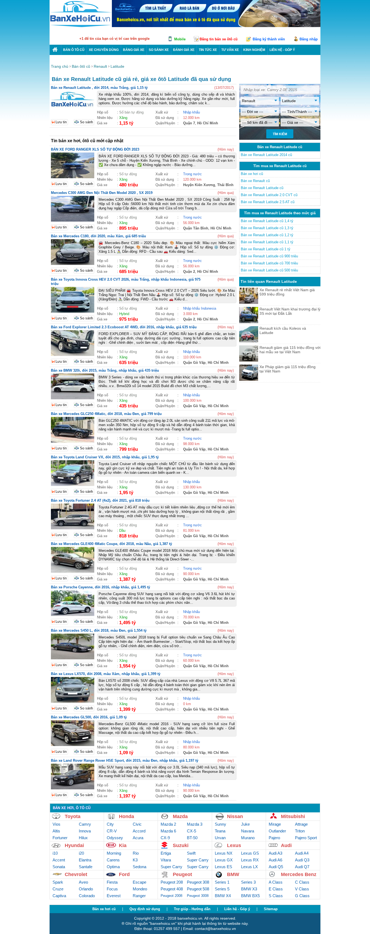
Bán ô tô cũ (74, 50)
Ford (124, 874)
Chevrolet (76, 874)
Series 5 (222, 889)
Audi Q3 (302, 860)
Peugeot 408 (172, 889)
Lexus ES (223, 866)
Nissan (235, 816)
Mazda (180, 816)
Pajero (274, 837)
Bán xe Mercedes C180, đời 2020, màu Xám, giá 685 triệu (98, 236)
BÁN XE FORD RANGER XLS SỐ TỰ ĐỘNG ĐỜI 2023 (95, 149)
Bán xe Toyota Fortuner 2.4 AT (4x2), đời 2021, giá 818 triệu (100, 500)
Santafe (85, 866)
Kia (122, 845)
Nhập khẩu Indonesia (199, 308)
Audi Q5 (276, 866)
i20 (81, 853)
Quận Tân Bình (195, 228)
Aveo (83, 882)
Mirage (275, 824)
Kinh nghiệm (254, 50)
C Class (302, 882)
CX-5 (191, 831)
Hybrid (124, 314)
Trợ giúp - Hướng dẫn (192, 909)
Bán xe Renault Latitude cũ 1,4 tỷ (267, 221)
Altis (56, 831)
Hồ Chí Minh (207, 123)
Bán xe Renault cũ (255, 181)
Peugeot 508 (198, 889)
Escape (139, 882)
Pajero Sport (306, 837)
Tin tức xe (208, 50)
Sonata (59, 866)
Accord (139, 831)
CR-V (112, 831)
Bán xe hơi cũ (252, 174)
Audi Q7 (302, 866)
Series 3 (248, 882)
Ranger (139, 895)
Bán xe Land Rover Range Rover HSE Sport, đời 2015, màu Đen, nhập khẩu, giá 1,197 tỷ (124, 760)
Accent (59, 860)
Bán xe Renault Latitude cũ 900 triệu (269, 256)
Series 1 (222, 882)
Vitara (166, 860)
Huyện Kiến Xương (199, 185)
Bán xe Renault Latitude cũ (262, 188)
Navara (247, 831)
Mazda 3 (194, 824)
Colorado (87, 895)
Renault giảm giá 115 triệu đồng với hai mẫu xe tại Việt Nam (289, 349)
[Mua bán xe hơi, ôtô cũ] (81, 26)
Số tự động (128, 174)
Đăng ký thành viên (269, 39)
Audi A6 (275, 860)
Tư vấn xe (230, 50)
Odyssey (115, 837)
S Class (276, 895)
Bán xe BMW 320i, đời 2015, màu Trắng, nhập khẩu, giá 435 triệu (105, 370)
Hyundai (74, 845)
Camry (85, 824)
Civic (137, 824)
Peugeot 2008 (171, 896)
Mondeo (140, 889)
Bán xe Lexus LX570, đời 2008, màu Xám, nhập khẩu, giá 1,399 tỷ (105, 674)
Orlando (86, 889)
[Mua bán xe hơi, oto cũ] (55, 50)
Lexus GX (224, 860)
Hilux (83, 837)
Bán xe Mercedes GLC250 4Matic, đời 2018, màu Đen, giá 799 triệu (106, 414)
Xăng (123, 118)
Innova (85, 831)
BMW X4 (223, 895)
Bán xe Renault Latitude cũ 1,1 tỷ (267, 242)
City (110, 824)
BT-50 (192, 837)
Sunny (220, 824)
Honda (126, 816)
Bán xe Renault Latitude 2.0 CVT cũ (269, 195)
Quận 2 (189, 272)
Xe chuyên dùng (104, 50)
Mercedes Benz (298, 874)
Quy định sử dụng (144, 909)
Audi (286, 845)
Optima (113, 866)
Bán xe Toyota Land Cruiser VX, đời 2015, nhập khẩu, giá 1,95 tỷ (105, 457)
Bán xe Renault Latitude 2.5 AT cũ (267, 202)
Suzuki (181, 845)
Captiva (59, 895)
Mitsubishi (293, 816)
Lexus (234, 845)
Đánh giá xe (183, 50)
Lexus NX (223, 853)
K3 (135, 860)
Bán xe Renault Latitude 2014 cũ (266, 155)
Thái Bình (225, 185)
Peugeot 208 (172, 882)
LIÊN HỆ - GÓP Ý (282, 50)
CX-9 (165, 837)
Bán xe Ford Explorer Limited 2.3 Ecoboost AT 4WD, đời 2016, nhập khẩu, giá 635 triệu (124, 327)
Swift (191, 853)
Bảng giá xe (133, 50)
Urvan (220, 837)
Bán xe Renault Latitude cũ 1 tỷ (265, 249)
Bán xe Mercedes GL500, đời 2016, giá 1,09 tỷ (89, 717)
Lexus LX (249, 866)
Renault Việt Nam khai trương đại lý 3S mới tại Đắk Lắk (289, 311)
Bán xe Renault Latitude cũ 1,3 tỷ (267, 228)
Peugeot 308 (198, 882)
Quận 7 (189, 123)
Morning (114, 853)
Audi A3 (275, 853)
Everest (114, 895)
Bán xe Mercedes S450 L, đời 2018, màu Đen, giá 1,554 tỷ (99, 630)
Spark (58, 882)
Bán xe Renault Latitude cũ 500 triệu (269, 270)
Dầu (122, 530)
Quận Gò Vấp (194, 363)
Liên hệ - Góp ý (237, 909)
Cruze (58, 889)
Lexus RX (250, 860)
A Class (276, 882)
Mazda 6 (168, 831)
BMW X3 (249, 889)
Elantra (85, 860)
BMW (233, 874)
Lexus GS (250, 853)
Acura (138, 837)
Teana (220, 831)
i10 (55, 853)
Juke (245, 824)
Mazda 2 (168, 824)
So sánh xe (159, 50)
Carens (113, 860)
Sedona (139, 866)
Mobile (180, 39)
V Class (302, 889)
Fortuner (60, 837)
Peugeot (182, 874)
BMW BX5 (250, 895)
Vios (56, 824)
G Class (302, 895)
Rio (136, 853)
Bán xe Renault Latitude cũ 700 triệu (269, 263)
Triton (300, 831)
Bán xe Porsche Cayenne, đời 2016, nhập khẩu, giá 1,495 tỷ (100, 587)
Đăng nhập (309, 39)
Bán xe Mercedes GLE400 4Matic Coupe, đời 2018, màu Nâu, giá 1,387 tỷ (111, 544)
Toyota (72, 816)
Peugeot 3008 (198, 896)
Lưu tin (61, 122)
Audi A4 (302, 853)
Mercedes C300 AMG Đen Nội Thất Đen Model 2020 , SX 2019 (101, 193)
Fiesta (112, 882)
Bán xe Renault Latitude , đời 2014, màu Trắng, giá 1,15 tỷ (99, 88)
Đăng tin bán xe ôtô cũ (219, 39)
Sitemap (271, 909)
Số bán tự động (131, 112)
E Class (276, 889)
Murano (248, 837)
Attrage (301, 824)
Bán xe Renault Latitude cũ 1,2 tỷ (267, 235)
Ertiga (166, 853)
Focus (112, 889)
